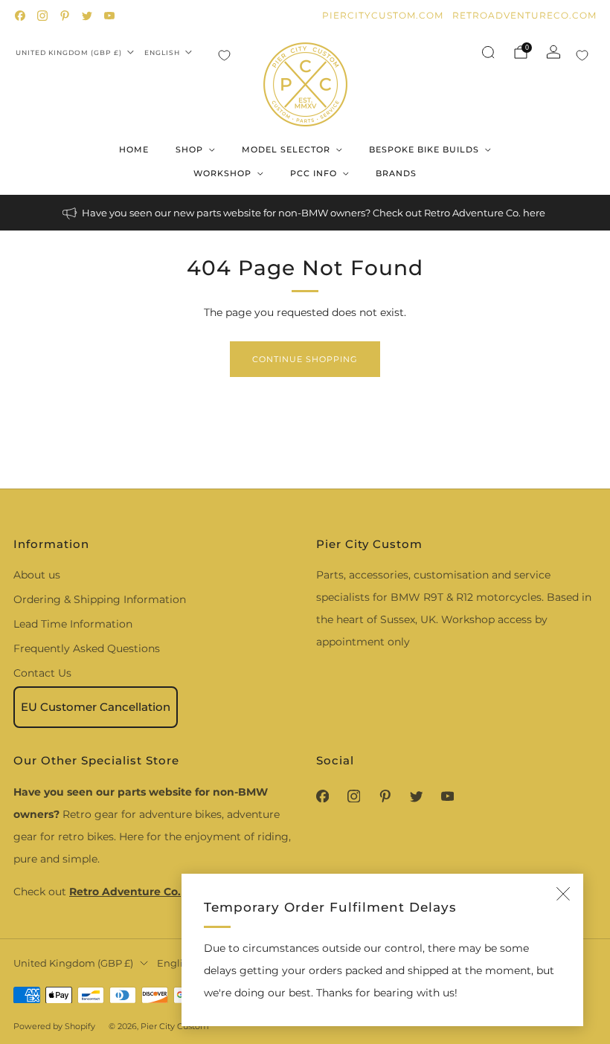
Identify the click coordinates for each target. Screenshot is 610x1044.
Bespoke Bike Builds (424, 149)
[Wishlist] (224, 55)
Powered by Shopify (54, 1026)
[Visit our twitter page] (87, 15)
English (162, 52)
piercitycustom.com (382, 15)
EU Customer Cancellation (95, 707)
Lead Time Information (72, 624)
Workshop (222, 173)
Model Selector (286, 149)
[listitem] (305, 213)
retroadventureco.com (524, 15)
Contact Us (42, 673)
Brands (396, 173)
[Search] (488, 52)
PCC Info (313, 173)
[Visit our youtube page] (109, 15)
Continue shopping (305, 359)
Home (134, 149)
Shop (189, 149)
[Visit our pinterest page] (65, 15)
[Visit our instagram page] (42, 15)
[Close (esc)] (563, 894)
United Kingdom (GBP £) (69, 52)
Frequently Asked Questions (86, 648)
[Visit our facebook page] (20, 15)
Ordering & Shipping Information (99, 599)
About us (36, 574)
